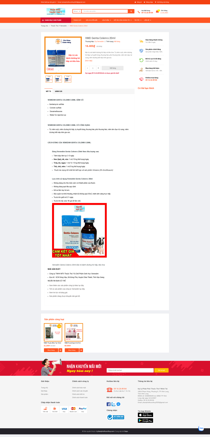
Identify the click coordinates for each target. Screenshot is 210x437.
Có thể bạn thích (146, 88)
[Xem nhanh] (60, 350)
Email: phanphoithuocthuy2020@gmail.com (71, 2)
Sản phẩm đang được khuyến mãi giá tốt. (64, 296)
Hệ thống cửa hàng (163, 2)
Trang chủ (44, 388)
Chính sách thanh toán (80, 397)
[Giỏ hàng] (157, 12)
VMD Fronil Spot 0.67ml (72, 343)
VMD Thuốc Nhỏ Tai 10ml (52, 343)
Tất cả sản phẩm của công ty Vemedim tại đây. (67, 289)
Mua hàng (51, 350)
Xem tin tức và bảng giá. (58, 293)
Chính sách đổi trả (78, 394)
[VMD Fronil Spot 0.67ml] (74, 332)
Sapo (126, 431)
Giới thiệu (44, 391)
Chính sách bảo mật (79, 388)
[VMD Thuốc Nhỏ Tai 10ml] (53, 332)
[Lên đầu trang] (206, 431)
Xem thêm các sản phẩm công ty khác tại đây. (66, 285)
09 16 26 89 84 (147, 13)
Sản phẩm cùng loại (54, 319)
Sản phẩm (44, 394)
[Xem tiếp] (88, 61)
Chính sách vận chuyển (80, 391)
